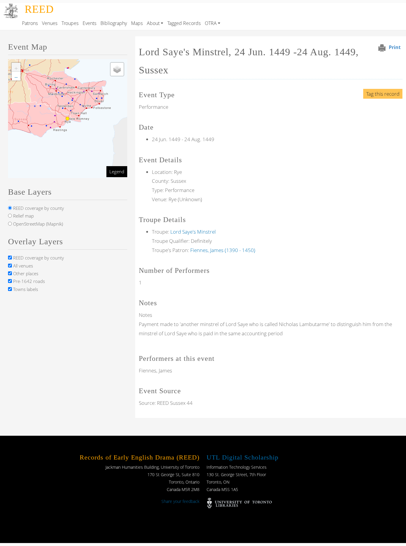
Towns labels (25, 289)
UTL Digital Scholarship (242, 457)
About (153, 23)
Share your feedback (180, 501)
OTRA (211, 23)
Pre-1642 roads (28, 281)
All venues (22, 266)
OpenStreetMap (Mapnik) (37, 224)
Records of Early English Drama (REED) (139, 457)
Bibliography (113, 23)
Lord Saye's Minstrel (193, 231)
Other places (25, 273)
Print (395, 47)
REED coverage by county (38, 208)
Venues (49, 23)
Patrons (30, 23)
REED (39, 9)
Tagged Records (184, 23)
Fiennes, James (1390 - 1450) (222, 250)
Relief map (23, 216)
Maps (137, 23)
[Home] (11, 7)
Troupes (70, 23)
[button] (16, 67)
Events (89, 23)
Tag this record (382, 93)
